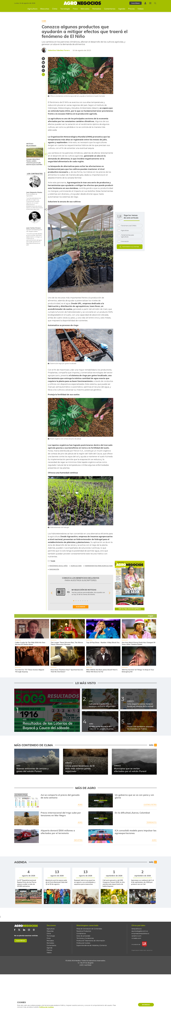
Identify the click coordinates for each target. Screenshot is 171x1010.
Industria (78, 840)
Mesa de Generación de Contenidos (89, 929)
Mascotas (44, 9)
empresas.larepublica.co (140, 933)
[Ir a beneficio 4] (80, 600)
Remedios (96, 9)
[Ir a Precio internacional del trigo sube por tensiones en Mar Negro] (26, 818)
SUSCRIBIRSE (80, 607)
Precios (131, 9)
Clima (54, 9)
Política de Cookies (83, 943)
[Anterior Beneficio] (51, 593)
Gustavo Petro (150, 804)
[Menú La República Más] (150, 3)
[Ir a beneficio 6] (85, 600)
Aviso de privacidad (83, 936)
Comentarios (109, 9)
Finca (75, 9)
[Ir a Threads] (34, 930)
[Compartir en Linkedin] (43, 62)
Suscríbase (135, 3)
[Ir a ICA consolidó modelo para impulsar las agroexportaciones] (100, 836)
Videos (141, 9)
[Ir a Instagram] (29, 930)
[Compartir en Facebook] (43, 66)
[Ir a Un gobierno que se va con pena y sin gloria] (100, 800)
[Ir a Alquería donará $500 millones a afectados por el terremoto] (26, 836)
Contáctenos (81, 933)
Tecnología (65, 9)
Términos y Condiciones (85, 938)
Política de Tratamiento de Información (90, 941)
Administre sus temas (130, 247)
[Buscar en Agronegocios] (155, 3)
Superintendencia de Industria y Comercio (91, 945)
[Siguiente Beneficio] (109, 593)
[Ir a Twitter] (19, 930)
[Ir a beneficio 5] (82, 600)
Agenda (121, 9)
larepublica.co (137, 929)
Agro (80, 804)
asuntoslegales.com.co (140, 931)
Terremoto (151, 822)
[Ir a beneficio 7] (87, 600)
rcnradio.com (136, 938)
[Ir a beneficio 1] (73, 600)
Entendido (146, 1004)
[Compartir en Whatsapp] (43, 70)
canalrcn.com (136, 936)
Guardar (43, 74)
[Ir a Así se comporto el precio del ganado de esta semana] (26, 800)
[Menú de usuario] (145, 3)
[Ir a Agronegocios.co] (26, 926)
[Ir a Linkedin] (24, 930)
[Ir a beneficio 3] (78, 600)
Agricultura (32, 9)
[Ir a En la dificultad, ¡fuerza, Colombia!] (100, 818)
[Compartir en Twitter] (43, 58)
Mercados (85, 9)
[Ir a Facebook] (14, 930)
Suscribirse (20, 941)
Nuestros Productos (83, 931)
